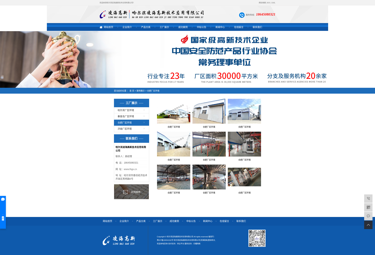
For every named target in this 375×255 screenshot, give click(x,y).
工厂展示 (164, 27)
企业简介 (127, 27)
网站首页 (108, 27)
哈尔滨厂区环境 (126, 110)
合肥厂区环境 (153, 91)
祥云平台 (180, 244)
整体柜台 (211, 240)
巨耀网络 (196, 244)
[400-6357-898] (368, 198)
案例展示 (141, 91)
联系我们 (257, 27)
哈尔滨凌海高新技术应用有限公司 (187, 240)
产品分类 (145, 27)
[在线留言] (368, 216)
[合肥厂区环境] (173, 111)
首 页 (131, 91)
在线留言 (238, 27)
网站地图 (262, 3)
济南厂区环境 (125, 129)
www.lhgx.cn (130, 169)
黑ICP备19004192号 (165, 240)
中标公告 (201, 27)
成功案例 (183, 27)
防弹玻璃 (204, 240)
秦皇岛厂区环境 (126, 116)
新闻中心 (220, 27)
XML (273, 3)
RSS (268, 3)
